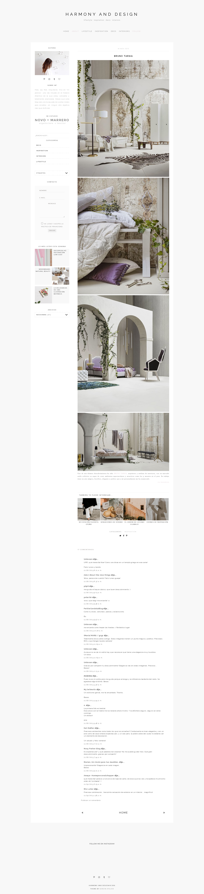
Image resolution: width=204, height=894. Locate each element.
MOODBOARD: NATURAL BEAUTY (43, 270)
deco (38, 145)
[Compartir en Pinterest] (127, 536)
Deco (113, 31)
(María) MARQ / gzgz (94, 636)
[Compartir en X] (121, 536)
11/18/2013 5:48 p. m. (93, 723)
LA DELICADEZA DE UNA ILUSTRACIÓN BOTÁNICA (60, 291)
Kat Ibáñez (89, 728)
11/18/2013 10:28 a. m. (93, 631)
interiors (41, 156)
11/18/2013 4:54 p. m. (93, 700)
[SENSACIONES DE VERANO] (111, 509)
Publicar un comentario (91, 800)
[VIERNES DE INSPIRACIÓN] (157, 509)
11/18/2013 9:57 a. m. (93, 620)
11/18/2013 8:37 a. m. (93, 581)
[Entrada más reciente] (82, 812)
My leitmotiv (90, 690)
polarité (88, 597)
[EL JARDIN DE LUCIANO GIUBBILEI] (134, 509)
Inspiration (101, 31)
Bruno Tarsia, (121, 473)
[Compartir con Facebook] (124, 536)
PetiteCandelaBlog (93, 609)
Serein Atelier (107, 889)
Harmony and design (102, 14)
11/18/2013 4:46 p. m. (93, 685)
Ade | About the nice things (97, 575)
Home (66, 31)
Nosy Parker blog (92, 749)
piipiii (86, 586)
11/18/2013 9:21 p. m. (93, 771)
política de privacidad (51, 226)
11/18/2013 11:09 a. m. (93, 644)
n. (85, 705)
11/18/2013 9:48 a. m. (93, 604)
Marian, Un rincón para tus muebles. (101, 762)
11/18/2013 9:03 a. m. (93, 593)
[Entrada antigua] (164, 812)
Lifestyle (87, 31)
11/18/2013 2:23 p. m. (93, 671)
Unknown (88, 559)
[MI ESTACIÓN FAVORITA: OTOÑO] (89, 509)
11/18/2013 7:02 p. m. (93, 744)
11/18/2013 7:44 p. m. (93, 757)
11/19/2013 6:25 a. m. (93, 784)
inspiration (130, 532)
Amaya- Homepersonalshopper (99, 776)
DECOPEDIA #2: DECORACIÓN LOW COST (60, 253)
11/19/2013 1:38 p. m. (93, 795)
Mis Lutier (89, 789)
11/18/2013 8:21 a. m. (93, 570)
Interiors (124, 31)
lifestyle (41, 161)
